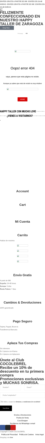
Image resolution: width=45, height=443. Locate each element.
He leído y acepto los (20, 402)
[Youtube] (13, 427)
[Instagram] (7, 427)
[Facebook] (2, 427)
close (11, 437)
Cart (22, 204)
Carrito (22, 235)
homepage (20, 33)
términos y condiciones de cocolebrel (28, 402)
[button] (7, 28)
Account (22, 191)
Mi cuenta (22, 221)
